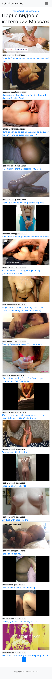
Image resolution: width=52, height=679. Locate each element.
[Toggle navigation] (46, 3)
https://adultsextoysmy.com (26, 11)
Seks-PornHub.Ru (12, 3)
